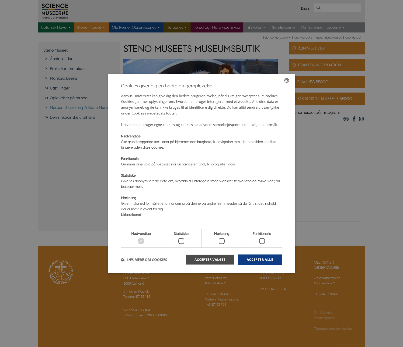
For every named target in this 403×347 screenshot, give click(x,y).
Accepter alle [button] (260, 259)
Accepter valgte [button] (210, 259)
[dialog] (201, 173)
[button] (144, 259)
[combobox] (286, 80)
